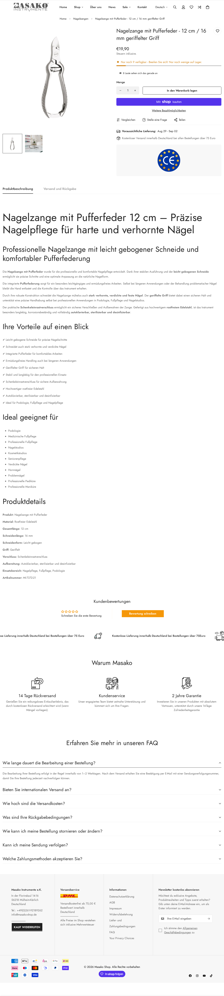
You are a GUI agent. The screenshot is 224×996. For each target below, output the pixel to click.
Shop (77, 7)
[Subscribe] (209, 919)
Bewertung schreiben (142, 614)
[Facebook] (190, 975)
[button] (208, 7)
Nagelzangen (80, 19)
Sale (125, 7)
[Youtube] (204, 975)
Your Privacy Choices (121, 938)
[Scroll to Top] (217, 977)
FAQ (112, 932)
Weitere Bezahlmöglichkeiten (169, 110)
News (111, 7)
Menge (120, 82)
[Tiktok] (211, 975)
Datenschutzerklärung (121, 897)
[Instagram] (197, 975)
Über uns (96, 7)
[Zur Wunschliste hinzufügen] (217, 31)
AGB (112, 902)
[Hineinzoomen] (100, 34)
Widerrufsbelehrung (121, 914)
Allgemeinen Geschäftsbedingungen (180, 930)
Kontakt (142, 7)
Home (63, 7)
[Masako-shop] (31, 7)
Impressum (115, 908)
